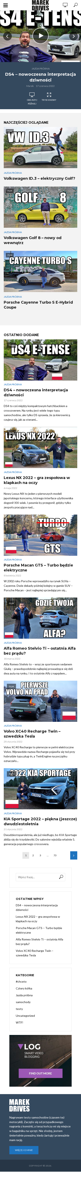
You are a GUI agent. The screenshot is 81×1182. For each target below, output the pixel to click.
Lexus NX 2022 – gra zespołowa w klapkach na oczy (37, 480)
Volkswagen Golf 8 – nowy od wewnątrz (32, 240)
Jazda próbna (41, 68)
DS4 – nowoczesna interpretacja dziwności (40, 77)
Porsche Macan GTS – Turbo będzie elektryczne (38, 567)
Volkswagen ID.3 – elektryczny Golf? (39, 178)
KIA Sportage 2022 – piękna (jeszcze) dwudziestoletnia (40, 821)
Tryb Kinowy (49, 100)
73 (55, 855)
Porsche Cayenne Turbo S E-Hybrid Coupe (38, 305)
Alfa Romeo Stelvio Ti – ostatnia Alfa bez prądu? (40, 651)
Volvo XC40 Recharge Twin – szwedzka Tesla (32, 734)
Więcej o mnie (24, 1150)
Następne (73, 855)
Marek (30, 85)
